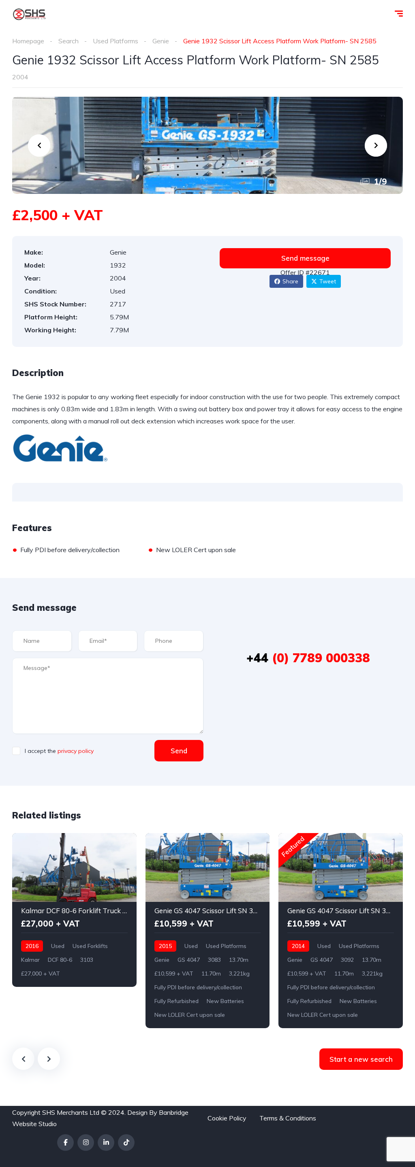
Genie (160, 41)
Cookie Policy (227, 1118)
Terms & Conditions (287, 1118)
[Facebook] (65, 1142)
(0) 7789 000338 (308, 657)
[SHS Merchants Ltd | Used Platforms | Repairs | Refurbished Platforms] (29, 14)
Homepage (28, 41)
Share (290, 281)
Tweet (327, 281)
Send (179, 750)
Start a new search (361, 1059)
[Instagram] (85, 1142)
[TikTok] (126, 1142)
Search (68, 41)
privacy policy (76, 751)
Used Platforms (115, 41)
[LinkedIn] (106, 1142)
